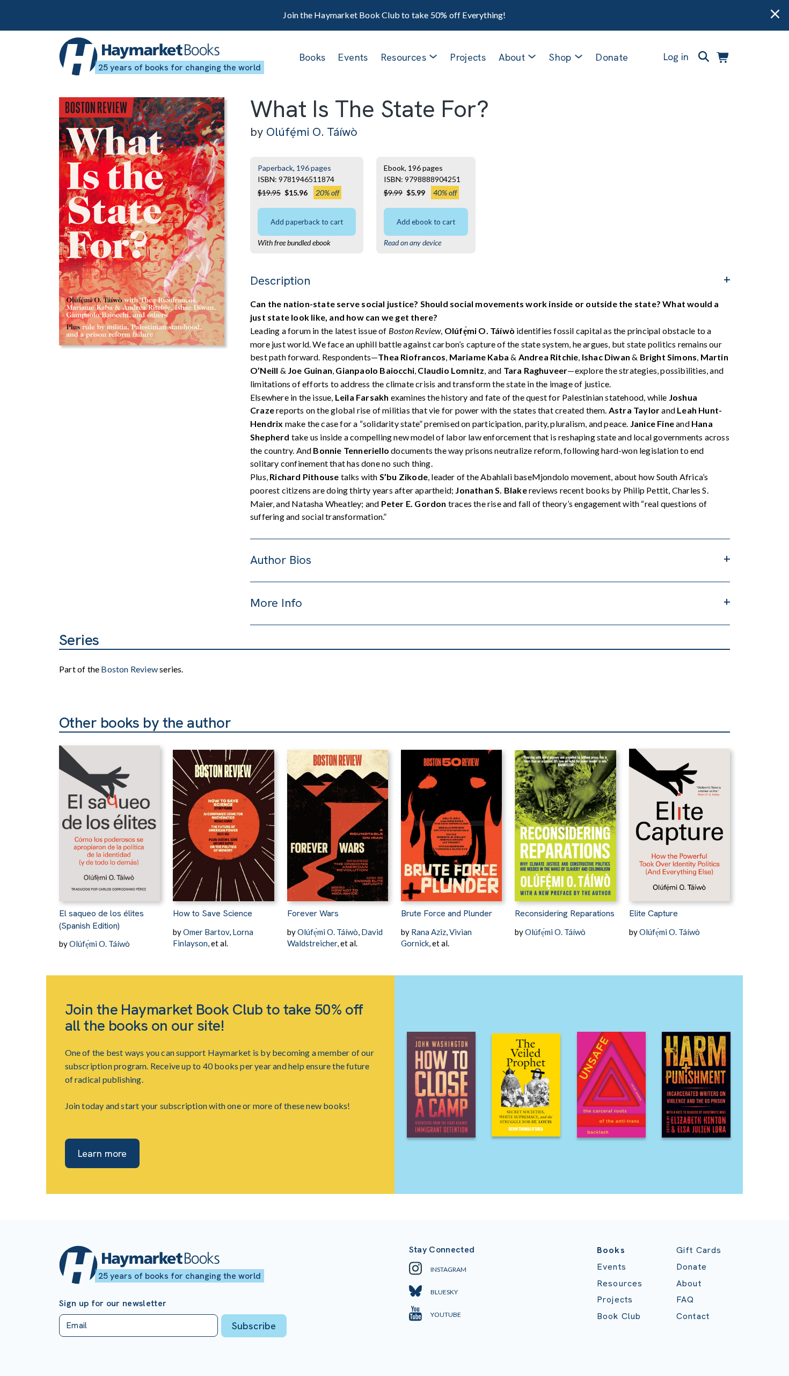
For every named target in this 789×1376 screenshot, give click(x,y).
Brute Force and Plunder (446, 913)
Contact (693, 1316)
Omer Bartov (206, 932)
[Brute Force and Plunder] (451, 817)
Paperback (275, 167)
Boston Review (129, 669)
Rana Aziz (428, 932)
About (689, 1283)
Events (353, 57)
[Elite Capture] (679, 817)
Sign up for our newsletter (112, 1303)
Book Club (619, 1316)
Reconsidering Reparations (565, 913)
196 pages (313, 167)
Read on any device (412, 242)
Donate (612, 57)
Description (280, 280)
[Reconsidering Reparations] (565, 817)
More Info (276, 603)
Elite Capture (653, 913)
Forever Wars (313, 913)
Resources (403, 57)
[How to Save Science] (223, 817)
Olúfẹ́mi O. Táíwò (311, 132)
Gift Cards (699, 1250)
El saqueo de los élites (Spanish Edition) (101, 919)
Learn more (102, 1153)
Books (312, 57)
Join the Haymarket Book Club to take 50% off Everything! (394, 15)
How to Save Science (212, 913)
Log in (676, 56)
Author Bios (280, 560)
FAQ (685, 1299)
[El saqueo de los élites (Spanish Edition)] (109, 817)
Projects (468, 57)
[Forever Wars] (337, 817)
